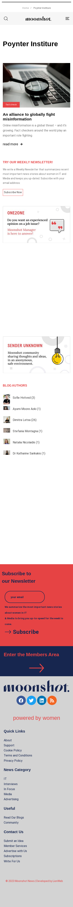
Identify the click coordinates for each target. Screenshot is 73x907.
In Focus (9, 789)
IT (5, 779)
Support (9, 745)
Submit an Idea (13, 841)
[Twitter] (31, 700)
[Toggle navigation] (58, 18)
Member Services (15, 846)
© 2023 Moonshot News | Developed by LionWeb (34, 881)
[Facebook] (21, 700)
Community (11, 822)
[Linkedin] (41, 700)
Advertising (11, 799)
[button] (6, 18)
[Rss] (52, 700)
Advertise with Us (15, 851)
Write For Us (12, 861)
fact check (11, 104)
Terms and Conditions (18, 755)
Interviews (11, 784)
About (8, 740)
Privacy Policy (13, 760)
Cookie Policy (13, 750)
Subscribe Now (13, 192)
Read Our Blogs (14, 817)
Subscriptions (13, 856)
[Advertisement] (36, 289)
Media (8, 794)
